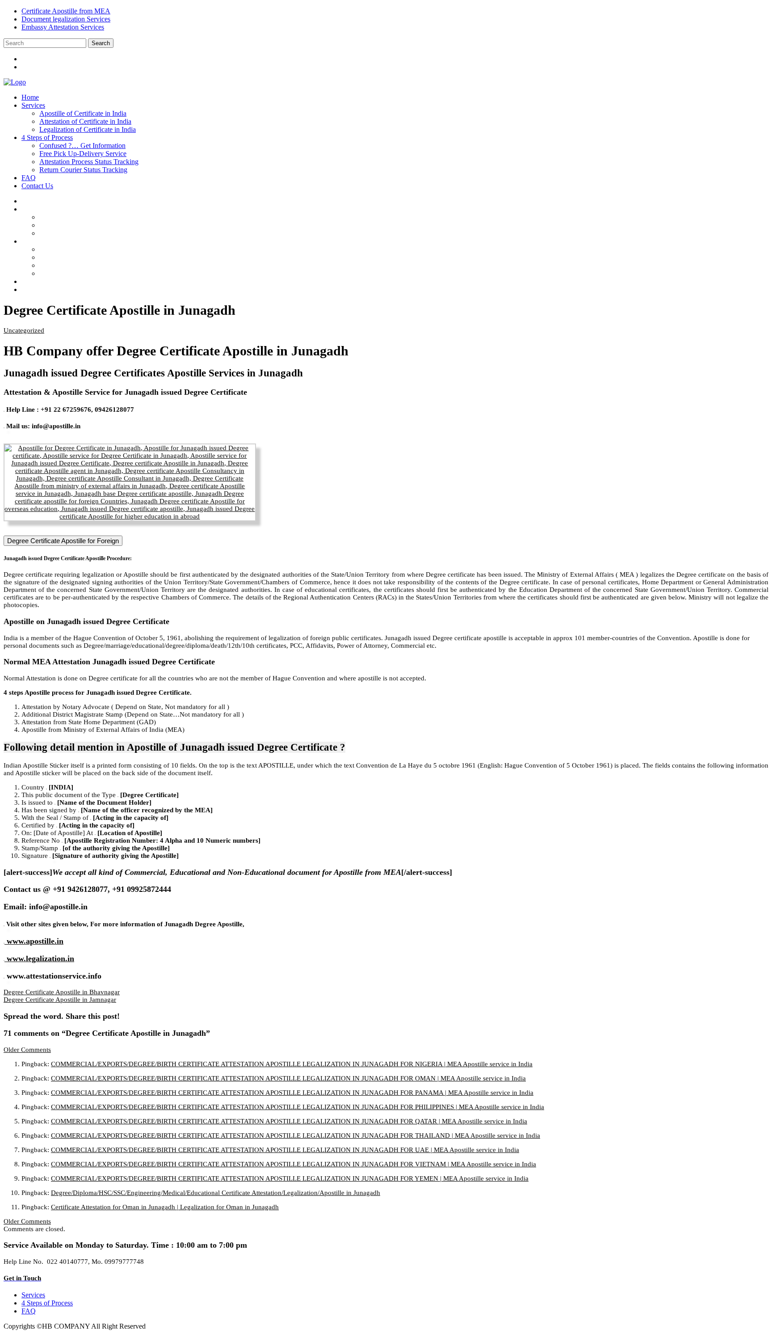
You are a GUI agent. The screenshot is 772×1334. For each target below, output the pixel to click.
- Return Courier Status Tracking (92, 273)
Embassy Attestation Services (62, 27)
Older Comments (27, 1049)
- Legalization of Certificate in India (96, 233)
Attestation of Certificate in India (85, 121)
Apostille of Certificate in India (82, 113)
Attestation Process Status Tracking (88, 161)
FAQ (28, 178)
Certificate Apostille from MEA (65, 11)
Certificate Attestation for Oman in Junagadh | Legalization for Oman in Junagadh (165, 1207)
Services (33, 105)
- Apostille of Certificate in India (91, 217)
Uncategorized (24, 330)
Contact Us (37, 186)
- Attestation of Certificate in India (94, 225)
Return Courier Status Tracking (83, 169)
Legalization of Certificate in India (87, 129)
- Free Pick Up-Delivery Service (92, 257)
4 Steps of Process (47, 137)
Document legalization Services (65, 19)
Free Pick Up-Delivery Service (82, 153)
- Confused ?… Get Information (91, 249)
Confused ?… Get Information (82, 145)
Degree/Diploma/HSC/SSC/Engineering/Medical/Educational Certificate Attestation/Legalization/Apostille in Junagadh (215, 1192)
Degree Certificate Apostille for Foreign (63, 541)
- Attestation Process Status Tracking (97, 265)
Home (30, 97)
